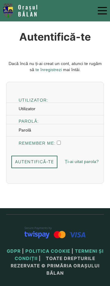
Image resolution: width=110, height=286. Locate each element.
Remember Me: (37, 143)
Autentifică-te (34, 161)
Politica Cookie (47, 251)
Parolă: (29, 121)
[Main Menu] (102, 10)
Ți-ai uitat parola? (82, 161)
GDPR (14, 251)
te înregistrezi (48, 69)
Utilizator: (33, 100)
